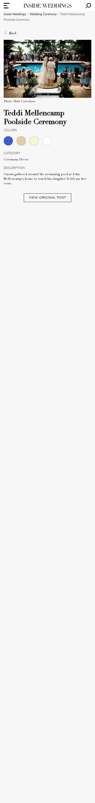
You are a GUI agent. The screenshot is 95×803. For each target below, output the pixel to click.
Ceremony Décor (16, 159)
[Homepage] (47, 5)
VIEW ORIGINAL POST (47, 197)
